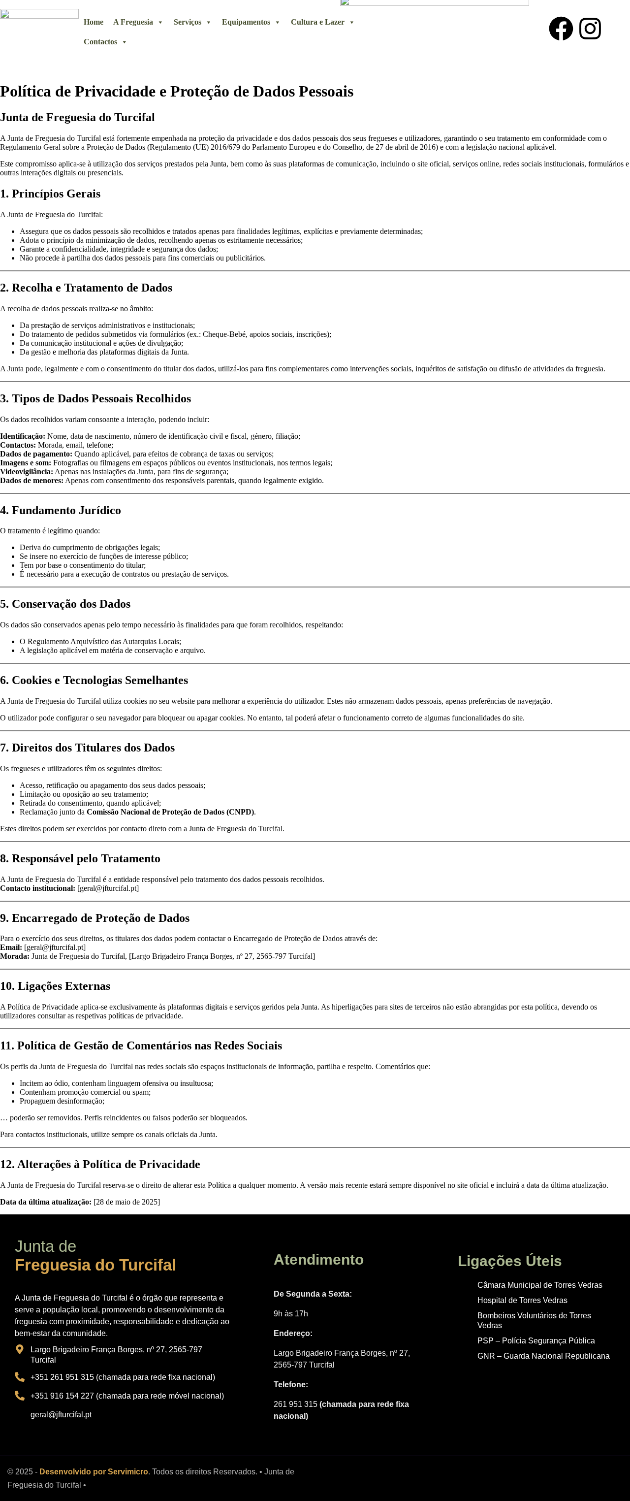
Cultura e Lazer (318, 22)
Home (93, 22)
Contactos (100, 41)
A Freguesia (133, 22)
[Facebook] (561, 28)
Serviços (187, 22)
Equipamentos (246, 22)
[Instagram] (590, 28)
